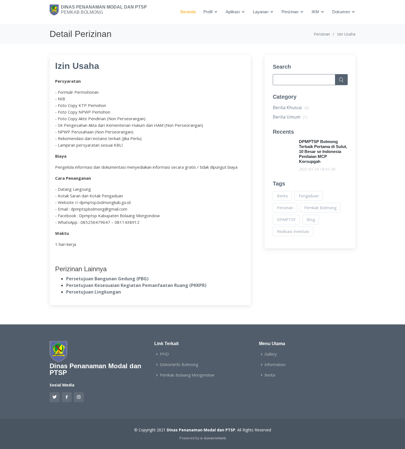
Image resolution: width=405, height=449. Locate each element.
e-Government (213, 437)
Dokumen (341, 11)
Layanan (260, 11)
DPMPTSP (286, 219)
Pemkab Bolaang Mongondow (187, 375)
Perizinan (290, 11)
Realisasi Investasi (293, 231)
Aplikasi (233, 11)
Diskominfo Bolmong (179, 365)
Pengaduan (309, 195)
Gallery (270, 354)
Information (275, 365)
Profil (207, 11)
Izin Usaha (77, 66)
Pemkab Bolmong (320, 207)
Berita (282, 195)
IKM (315, 11)
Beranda (188, 11)
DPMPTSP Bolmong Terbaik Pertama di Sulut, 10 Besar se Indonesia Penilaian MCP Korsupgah (323, 151)
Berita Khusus (291, 107)
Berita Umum (290, 117)
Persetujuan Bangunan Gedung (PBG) (107, 279)
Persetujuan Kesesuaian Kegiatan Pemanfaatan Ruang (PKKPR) (136, 285)
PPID (164, 354)
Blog (311, 219)
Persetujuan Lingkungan (93, 292)
